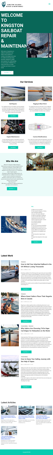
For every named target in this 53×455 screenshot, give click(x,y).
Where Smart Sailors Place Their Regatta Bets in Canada (36, 297)
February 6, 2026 (28, 301)
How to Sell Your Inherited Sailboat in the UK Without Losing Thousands (36, 265)
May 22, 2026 (28, 269)
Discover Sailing (24, 326)
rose (23, 269)
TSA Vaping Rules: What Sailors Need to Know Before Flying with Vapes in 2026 (26, 417)
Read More (11, 188)
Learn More (6, 72)
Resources (23, 262)
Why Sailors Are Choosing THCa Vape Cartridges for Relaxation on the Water (35, 329)
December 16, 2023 (29, 364)
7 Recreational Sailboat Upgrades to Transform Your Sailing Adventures (8, 438)
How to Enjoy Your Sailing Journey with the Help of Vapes (35, 360)
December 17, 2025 (29, 333)
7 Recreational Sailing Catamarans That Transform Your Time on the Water (43, 417)
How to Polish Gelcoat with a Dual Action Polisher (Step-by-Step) (8, 417)
